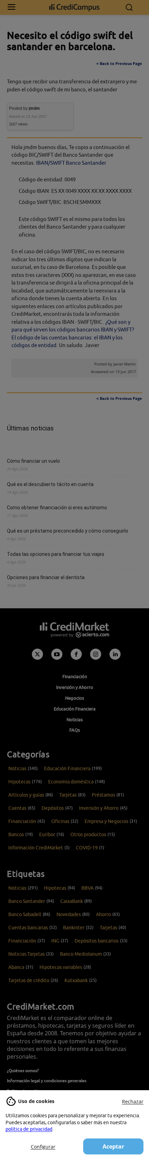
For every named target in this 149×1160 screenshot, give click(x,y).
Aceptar (113, 1146)
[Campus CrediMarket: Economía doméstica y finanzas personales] (74, 7)
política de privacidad (29, 1129)
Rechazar (132, 1101)
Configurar (43, 1146)
